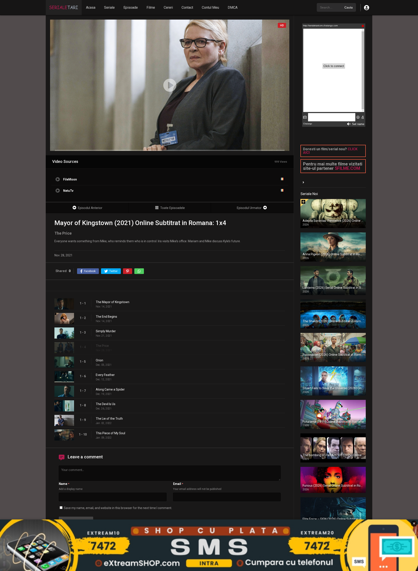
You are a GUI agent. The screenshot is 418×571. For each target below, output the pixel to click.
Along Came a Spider (110, 389)
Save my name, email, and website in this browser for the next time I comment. (118, 508)
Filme (151, 7)
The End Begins (106, 316)
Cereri (168, 7)
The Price (102, 345)
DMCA (233, 7)
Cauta (348, 7)
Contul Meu (210, 7)
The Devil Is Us (105, 404)
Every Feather (105, 375)
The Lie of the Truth (109, 418)
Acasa (90, 7)
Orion (99, 360)
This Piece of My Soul (110, 433)
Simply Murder (106, 331)
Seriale (109, 7)
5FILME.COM (347, 168)
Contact (187, 7)
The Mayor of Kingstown (112, 302)
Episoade (130, 7)
